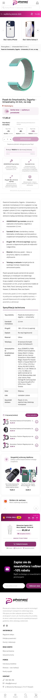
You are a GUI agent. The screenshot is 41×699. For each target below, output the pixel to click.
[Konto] (37, 3)
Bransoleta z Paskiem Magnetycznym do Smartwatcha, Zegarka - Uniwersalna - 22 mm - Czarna (22, 436)
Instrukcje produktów (9, 664)
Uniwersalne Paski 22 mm (19, 47)
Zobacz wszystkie (32, 415)
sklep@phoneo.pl (11, 683)
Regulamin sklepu (8, 634)
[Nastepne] (38, 30)
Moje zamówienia (8, 651)
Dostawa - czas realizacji (11, 667)
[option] (20, 74)
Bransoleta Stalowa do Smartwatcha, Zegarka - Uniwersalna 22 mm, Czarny (22, 428)
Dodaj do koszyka (22, 544)
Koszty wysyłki (7, 671)
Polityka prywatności (9, 638)
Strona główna (5, 47)
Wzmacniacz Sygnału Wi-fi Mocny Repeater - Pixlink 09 (25, 526)
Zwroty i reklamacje (9, 642)
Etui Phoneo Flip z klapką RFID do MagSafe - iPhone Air (28, 485)
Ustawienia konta (8, 655)
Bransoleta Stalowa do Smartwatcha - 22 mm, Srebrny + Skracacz (22, 421)
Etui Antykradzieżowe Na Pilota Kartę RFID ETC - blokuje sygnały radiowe (12, 485)
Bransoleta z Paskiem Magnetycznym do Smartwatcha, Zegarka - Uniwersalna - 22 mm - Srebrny (22, 444)
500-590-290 (9, 680)
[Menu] (3, 3)
